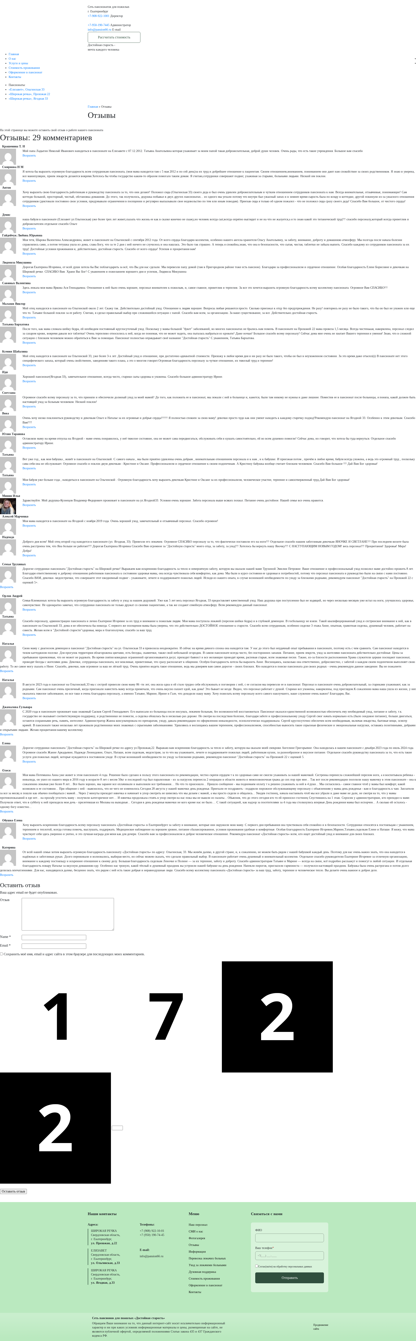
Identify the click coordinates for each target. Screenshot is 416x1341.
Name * (5, 937)
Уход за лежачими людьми (30, 75)
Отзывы (194, 1245)
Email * (5, 945)
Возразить (29, 155)
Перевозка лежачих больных (31, 67)
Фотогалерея (197, 1238)
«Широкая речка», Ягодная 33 (28, 98)
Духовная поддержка (26, 82)
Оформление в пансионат (205, 1285)
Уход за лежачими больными (207, 1265)
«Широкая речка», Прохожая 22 (29, 94)
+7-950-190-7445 (98, 25)
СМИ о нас (20, 63)
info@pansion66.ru (99, 29)
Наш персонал (198, 1224)
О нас (12, 58)
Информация (197, 1251)
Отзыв (5, 900)
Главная (14, 54)
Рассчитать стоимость (114, 37)
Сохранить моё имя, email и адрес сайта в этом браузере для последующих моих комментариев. (74, 954)
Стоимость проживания (204, 1278)
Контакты (195, 1292)
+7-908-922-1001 (98, 16)
